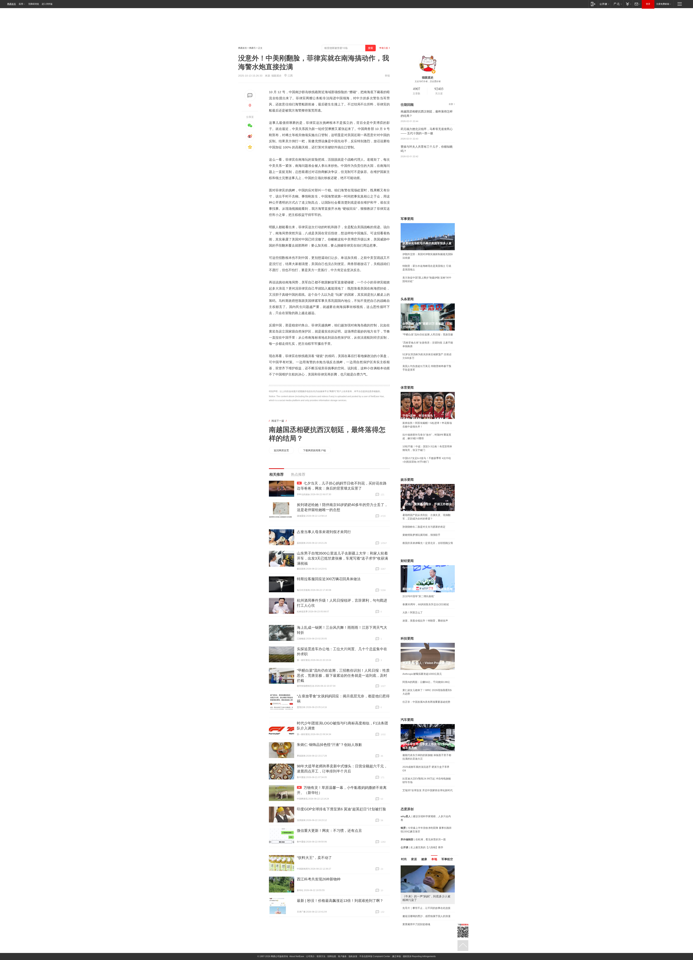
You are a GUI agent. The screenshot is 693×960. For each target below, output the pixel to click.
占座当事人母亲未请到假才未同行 (324, 532)
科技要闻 (407, 638)
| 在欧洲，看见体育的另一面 (423, 839)
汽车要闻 (407, 720)
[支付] (628, 4)
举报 (387, 75)
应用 (21, 4)
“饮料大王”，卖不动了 (314, 858)
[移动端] (593, 4)
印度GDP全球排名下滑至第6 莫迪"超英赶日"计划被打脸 (341, 809)
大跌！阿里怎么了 (412, 612)
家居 (414, 859)
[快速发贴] (250, 95)
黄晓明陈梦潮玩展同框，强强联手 (421, 534)
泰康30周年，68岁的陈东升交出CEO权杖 (425, 604)
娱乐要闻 (407, 479)
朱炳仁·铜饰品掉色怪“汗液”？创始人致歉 (329, 745)
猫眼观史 (276, 75)
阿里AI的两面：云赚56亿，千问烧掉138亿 (426, 682)
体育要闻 (407, 387)
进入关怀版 (47, 4)
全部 (451, 104)
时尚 (404, 859)
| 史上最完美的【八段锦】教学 (422, 847)
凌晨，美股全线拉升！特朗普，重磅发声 (425, 620)
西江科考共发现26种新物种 (319, 879)
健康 (424, 859)
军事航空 (447, 859)
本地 (434, 859)
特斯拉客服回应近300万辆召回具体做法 (329, 579)
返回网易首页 (281, 450)
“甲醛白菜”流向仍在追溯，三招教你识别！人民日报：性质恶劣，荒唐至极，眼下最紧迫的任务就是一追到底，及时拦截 (343, 675)
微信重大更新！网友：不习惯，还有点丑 (329, 831)
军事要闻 (407, 219)
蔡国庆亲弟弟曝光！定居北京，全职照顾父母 (427, 543)
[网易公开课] (604, 4)
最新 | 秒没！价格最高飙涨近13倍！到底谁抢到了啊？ (340, 901)
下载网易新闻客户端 (314, 450)
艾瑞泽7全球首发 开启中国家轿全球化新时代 (427, 790)
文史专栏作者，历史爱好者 (428, 81)
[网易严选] (617, 4)
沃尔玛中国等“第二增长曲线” (418, 596)
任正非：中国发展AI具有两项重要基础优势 (426, 701)
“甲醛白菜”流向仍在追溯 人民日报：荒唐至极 (427, 334)
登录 (648, 4)
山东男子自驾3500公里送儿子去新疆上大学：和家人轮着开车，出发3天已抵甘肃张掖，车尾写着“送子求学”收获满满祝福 (342, 558)
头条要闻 (407, 299)
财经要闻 (407, 561)
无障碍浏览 (33, 4)
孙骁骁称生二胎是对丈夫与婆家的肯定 (423, 526)
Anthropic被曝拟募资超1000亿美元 (422, 673)
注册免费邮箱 (662, 4)
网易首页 (11, 4)
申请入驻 (383, 48)
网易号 (252, 48)
